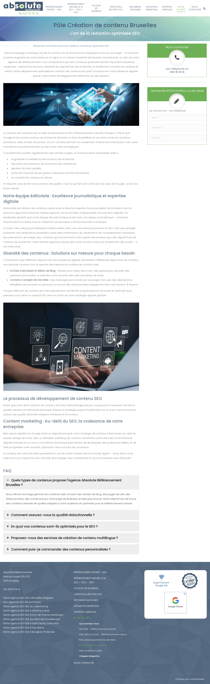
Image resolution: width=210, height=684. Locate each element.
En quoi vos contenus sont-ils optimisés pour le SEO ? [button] (55, 526)
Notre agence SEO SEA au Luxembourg (25, 606)
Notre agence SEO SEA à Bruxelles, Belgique (28, 597)
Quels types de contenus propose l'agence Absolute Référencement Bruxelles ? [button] (64, 482)
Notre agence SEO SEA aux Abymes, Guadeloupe (31, 619)
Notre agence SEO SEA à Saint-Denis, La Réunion (31, 623)
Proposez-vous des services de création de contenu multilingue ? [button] (65, 538)
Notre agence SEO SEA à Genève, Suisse (26, 610)
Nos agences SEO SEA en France (22, 602)
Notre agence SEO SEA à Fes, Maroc (23, 627)
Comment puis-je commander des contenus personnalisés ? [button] (61, 549)
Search (205, 8)
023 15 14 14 (30, 13)
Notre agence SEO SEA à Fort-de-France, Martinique (33, 615)
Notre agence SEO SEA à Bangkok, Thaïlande (29, 632)
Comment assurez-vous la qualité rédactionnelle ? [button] (53, 515)
